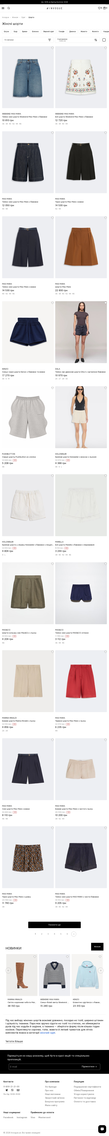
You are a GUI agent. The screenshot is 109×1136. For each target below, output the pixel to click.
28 (63, 379)
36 (3, 124)
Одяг (23, 17)
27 (60, 379)
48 (7, 209)
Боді (15, 31)
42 (13, 124)
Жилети (95, 31)
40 (10, 124)
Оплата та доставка (85, 1102)
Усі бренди (50, 1087)
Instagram (22, 1118)
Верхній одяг (48, 31)
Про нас (49, 1091)
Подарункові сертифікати (87, 1087)
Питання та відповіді (85, 1098)
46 (20, 124)
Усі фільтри (9, 40)
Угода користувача (84, 1094)
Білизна (35, 31)
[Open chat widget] (102, 1129)
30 (66, 379)
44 (17, 124)
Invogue (5, 17)
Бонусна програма (54, 1102)
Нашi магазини (52, 1094)
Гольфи (61, 31)
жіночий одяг (47, 1033)
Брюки (24, 31)
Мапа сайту (51, 1105)
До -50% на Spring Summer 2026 (54, 2)
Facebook (8, 1118)
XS (3, 379)
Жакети (84, 31)
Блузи (6, 31)
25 (56, 379)
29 (7, 731)
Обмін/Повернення (84, 1091)
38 (7, 124)
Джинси (72, 31)
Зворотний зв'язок (55, 1098)
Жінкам (15, 17)
